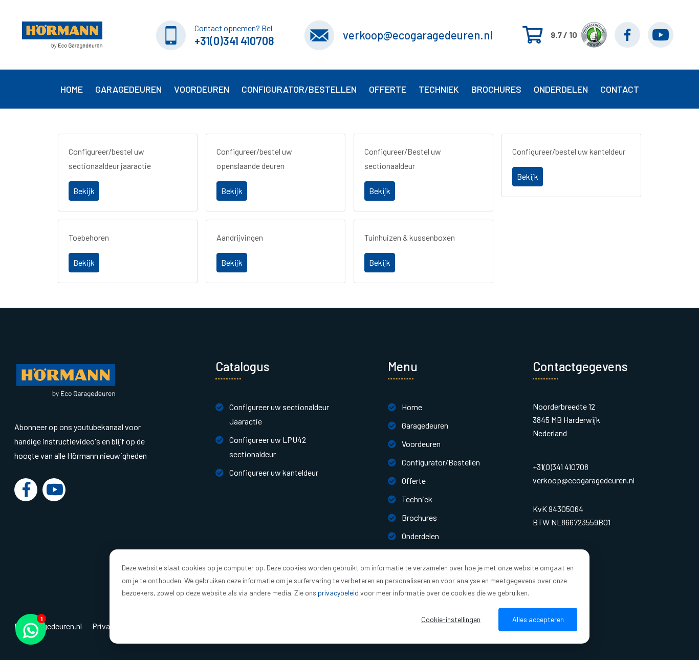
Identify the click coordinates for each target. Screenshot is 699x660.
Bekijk (84, 191)
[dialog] (349, 596)
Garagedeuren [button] (128, 89)
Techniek (417, 499)
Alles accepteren (538, 619)
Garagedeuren (425, 425)
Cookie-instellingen (450, 619)
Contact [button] (619, 89)
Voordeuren (201, 89)
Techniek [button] (439, 89)
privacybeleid (338, 592)
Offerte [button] (387, 89)
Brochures (496, 89)
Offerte (414, 480)
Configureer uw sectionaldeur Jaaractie (279, 414)
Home (71, 89)
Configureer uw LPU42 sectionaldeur (267, 447)
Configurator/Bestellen (441, 462)
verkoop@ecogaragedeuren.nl (418, 34)
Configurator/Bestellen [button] (299, 89)
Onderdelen (561, 89)
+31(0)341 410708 (234, 40)
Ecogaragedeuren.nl (48, 626)
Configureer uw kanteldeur (273, 472)
